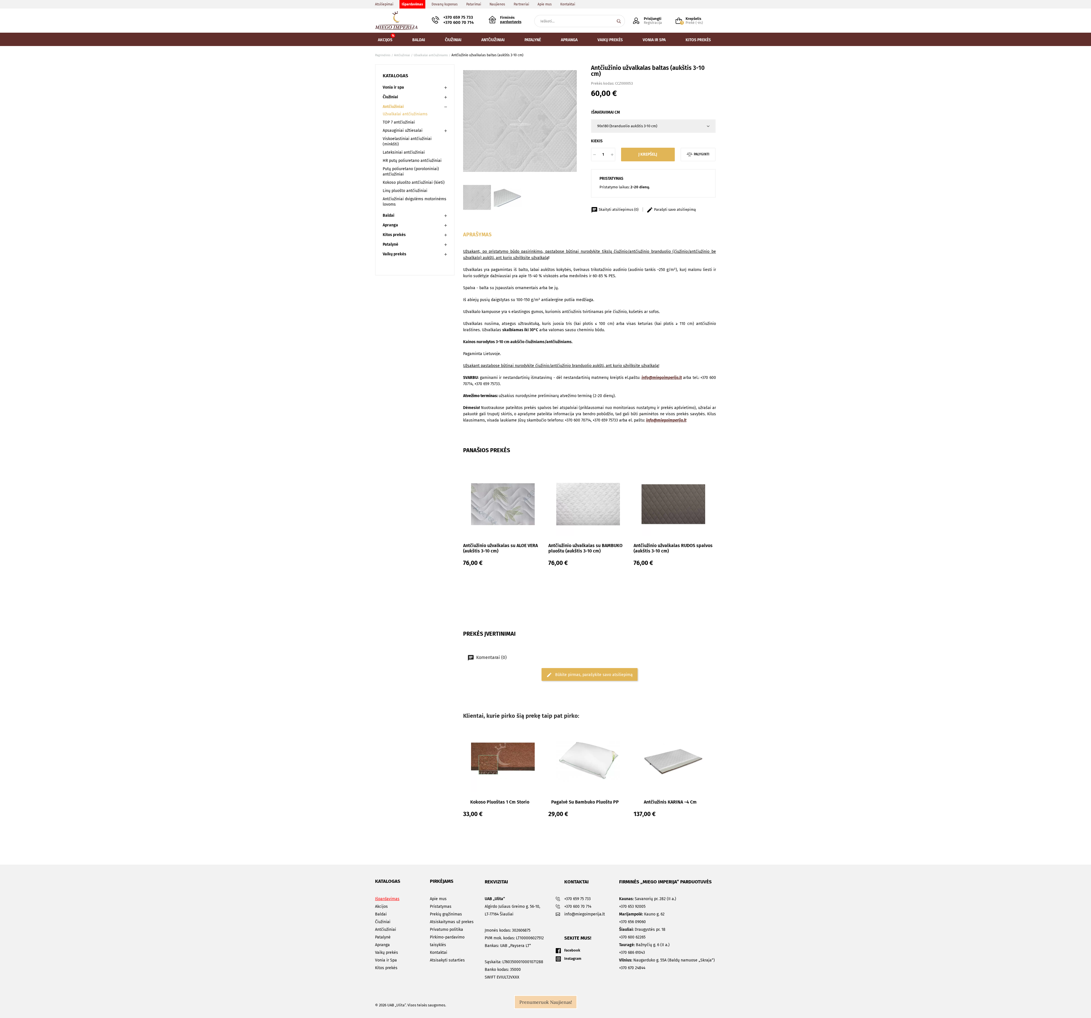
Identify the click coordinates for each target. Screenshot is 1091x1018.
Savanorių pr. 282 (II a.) (647, 898)
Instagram (572, 958)
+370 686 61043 (632, 952)
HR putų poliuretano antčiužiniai (412, 160)
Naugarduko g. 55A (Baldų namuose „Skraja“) (667, 960)
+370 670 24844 (632, 967)
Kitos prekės (394, 234)
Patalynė (390, 244)
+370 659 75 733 (458, 17)
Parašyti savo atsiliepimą (674, 209)
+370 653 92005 (632, 906)
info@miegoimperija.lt (662, 377)
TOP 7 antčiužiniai (399, 122)
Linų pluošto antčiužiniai (405, 190)
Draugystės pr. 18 (642, 929)
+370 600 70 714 (458, 22)
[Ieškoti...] (619, 21)
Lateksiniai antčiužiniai (404, 152)
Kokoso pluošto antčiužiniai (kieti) (414, 182)
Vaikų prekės (394, 254)
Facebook (572, 950)
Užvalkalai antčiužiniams (405, 114)
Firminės (510, 19)
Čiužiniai (390, 97)
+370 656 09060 (632, 921)
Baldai (388, 215)
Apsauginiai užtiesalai (402, 130)
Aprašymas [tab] (477, 234)
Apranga (390, 225)
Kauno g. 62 (642, 914)
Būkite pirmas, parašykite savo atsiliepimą (593, 674)
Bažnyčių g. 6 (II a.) (644, 944)
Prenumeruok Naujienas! (545, 1002)
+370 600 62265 (632, 937)
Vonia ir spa (393, 87)
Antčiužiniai (393, 106)
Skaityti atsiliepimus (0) (618, 209)
